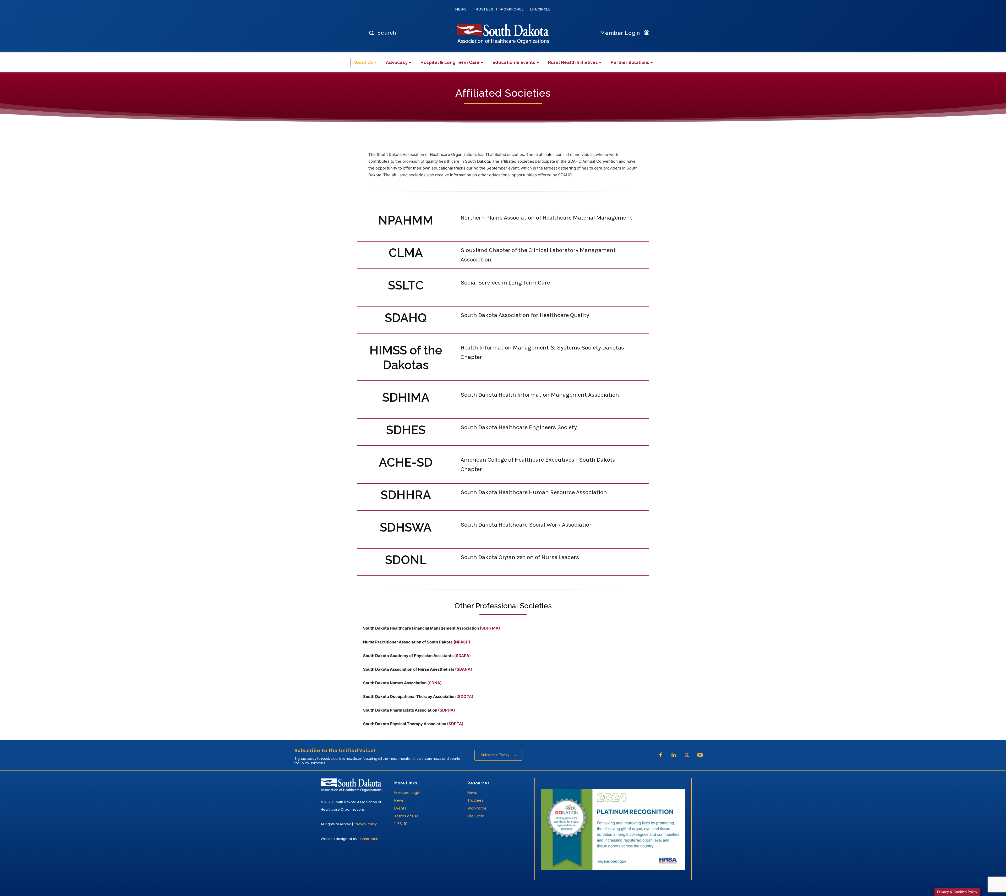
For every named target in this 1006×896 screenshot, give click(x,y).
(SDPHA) (446, 710)
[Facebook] (660, 755)
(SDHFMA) (490, 628)
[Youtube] (700, 755)
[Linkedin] (674, 755)
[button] (381, 32)
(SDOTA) (464, 696)
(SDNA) (434, 682)
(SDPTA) (455, 723)
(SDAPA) (462, 655)
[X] (687, 755)
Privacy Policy (365, 824)
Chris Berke (370, 838)
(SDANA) (463, 669)
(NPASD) (461, 642)
